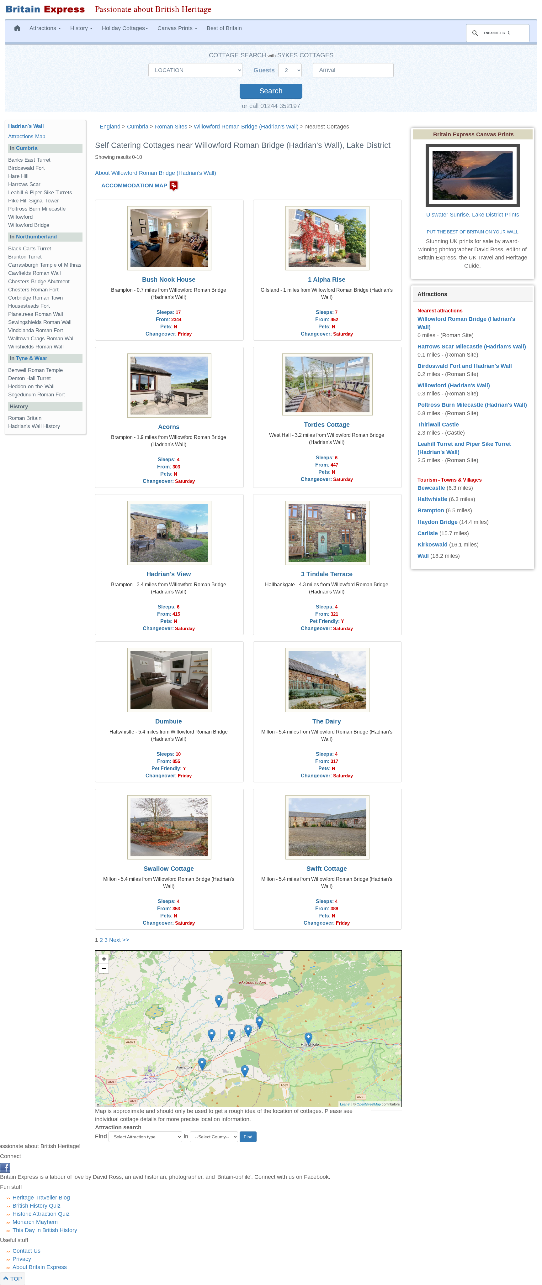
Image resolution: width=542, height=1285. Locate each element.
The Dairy (326, 721)
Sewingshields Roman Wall (40, 322)
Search (271, 91)
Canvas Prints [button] (175, 28)
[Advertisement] (30, 536)
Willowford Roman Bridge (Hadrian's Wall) (246, 126)
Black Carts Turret (29, 249)
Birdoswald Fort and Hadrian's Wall (464, 366)
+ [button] (104, 959)
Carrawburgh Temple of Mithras (45, 265)
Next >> (119, 940)
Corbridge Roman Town (35, 298)
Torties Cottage (327, 424)
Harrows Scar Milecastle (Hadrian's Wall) (471, 346)
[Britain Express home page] (45, 10)
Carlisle (427, 533)
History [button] (79, 28)
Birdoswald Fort (26, 168)
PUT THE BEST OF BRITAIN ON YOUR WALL (472, 231)
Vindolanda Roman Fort (35, 330)
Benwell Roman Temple (35, 370)
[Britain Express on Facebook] (5, 1167)
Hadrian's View (168, 574)
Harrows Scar (24, 184)
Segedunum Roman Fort (36, 395)
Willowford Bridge (28, 225)
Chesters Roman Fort (33, 290)
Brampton (430, 510)
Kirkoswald (432, 544)
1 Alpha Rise (326, 279)
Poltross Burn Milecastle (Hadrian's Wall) (472, 405)
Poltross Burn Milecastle (37, 209)
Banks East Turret (29, 160)
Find (101, 1136)
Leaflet (345, 1103)
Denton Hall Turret (29, 378)
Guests (265, 70)
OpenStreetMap (369, 1103)
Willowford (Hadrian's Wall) (453, 385)
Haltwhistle (432, 499)
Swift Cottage (326, 868)
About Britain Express (40, 1267)
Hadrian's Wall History (34, 426)
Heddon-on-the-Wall (31, 386)
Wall (423, 556)
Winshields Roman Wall (36, 347)
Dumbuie (168, 721)
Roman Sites (171, 126)
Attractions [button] (43, 28)
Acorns (168, 426)
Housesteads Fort (29, 306)
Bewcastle (431, 488)
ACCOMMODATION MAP (134, 185)
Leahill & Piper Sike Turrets (40, 193)
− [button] (104, 968)
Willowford (20, 217)
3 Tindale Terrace (327, 574)
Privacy (22, 1259)
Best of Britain (224, 28)
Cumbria (137, 126)
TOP (15, 1279)
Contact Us (26, 1251)
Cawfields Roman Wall (34, 273)
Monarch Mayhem (35, 1222)
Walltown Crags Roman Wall (41, 339)
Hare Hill (18, 176)
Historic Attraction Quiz (41, 1214)
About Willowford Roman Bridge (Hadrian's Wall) (155, 173)
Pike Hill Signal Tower (33, 201)
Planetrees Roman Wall (35, 314)
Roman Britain (24, 418)
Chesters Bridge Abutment (39, 282)
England (110, 126)
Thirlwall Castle (438, 424)
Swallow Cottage (169, 868)
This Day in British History (45, 1230)
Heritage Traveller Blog (41, 1197)
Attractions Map (26, 136)
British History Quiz (37, 1206)
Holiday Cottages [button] (123, 28)
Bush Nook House (168, 279)
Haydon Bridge (437, 522)
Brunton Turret (25, 257)
